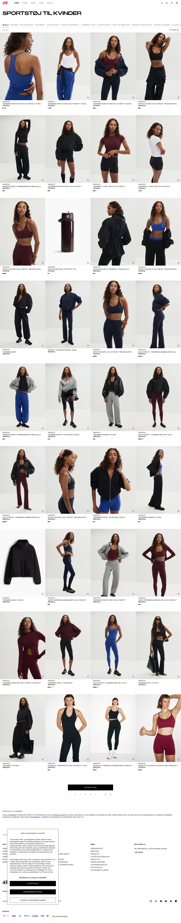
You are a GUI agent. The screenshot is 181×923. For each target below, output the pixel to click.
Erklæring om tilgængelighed (60, 865)
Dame (16, 3)
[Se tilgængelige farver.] (4, 108)
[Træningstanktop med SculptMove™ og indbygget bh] (22, 66)
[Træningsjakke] (22, 314)
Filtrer (172, 30)
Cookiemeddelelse (98, 865)
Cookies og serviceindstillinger (33, 900)
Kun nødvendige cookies (32, 892)
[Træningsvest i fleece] (158, 645)
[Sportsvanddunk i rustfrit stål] (67, 232)
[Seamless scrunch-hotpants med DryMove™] (158, 728)
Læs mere (138, 852)
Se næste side (90, 787)
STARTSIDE (7, 835)
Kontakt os (95, 859)
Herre (25, 3)
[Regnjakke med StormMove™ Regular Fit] (113, 232)
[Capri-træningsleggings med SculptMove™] (67, 562)
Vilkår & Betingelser (99, 857)
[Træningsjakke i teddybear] (67, 645)
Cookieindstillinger (99, 870)
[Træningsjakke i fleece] (22, 562)
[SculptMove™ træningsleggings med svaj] (158, 314)
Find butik (94, 854)
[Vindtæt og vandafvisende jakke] (67, 314)
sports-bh (62, 815)
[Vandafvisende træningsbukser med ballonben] (22, 149)
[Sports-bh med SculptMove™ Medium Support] (158, 66)
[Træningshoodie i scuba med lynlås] (67, 397)
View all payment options (60, 916)
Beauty (50, 3)
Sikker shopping (97, 862)
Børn (33, 3)
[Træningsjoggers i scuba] (113, 397)
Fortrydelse (96, 867)
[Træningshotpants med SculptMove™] (67, 149)
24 (106, 794)
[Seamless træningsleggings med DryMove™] (113, 728)
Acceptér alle (32, 883)
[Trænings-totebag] (22, 728)
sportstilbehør (35, 817)
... (100, 794)
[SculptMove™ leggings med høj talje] (158, 397)
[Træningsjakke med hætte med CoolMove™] (22, 645)
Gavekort (7, 862)
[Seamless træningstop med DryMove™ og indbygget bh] (67, 728)
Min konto (94, 851)
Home (41, 3)
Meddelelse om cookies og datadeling (33, 877)
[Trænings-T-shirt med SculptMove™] (113, 149)
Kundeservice (96, 848)
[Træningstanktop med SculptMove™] (113, 562)
